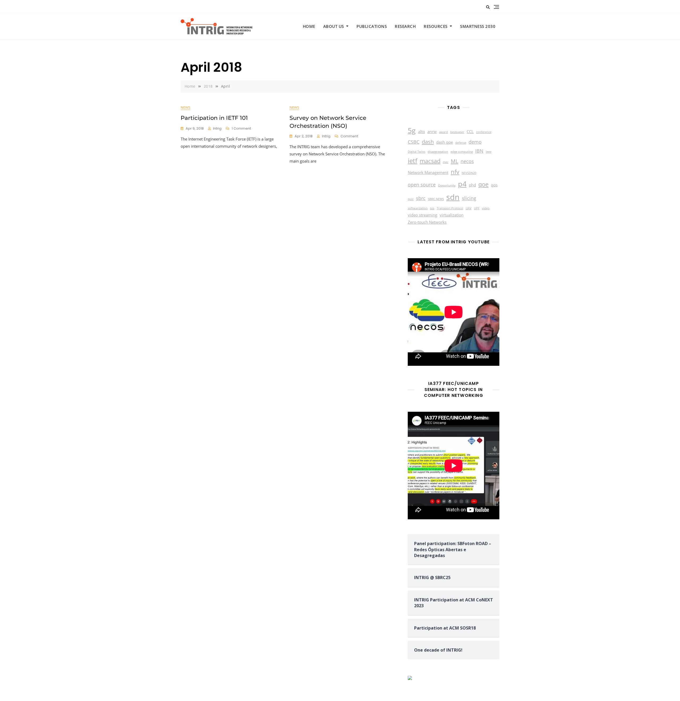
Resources (436, 26)
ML (454, 161)
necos (467, 161)
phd (472, 185)
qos (494, 185)
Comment (349, 136)
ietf (412, 160)
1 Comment (241, 128)
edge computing (461, 152)
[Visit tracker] (410, 679)
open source (422, 184)
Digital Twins (416, 152)
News (185, 107)
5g (412, 130)
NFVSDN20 (469, 173)
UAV (468, 208)
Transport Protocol (450, 208)
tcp (432, 208)
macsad (430, 161)
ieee (488, 152)
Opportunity (447, 185)
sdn (453, 197)
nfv (455, 172)
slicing (469, 198)
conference (483, 132)
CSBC (413, 142)
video (486, 208)
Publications (371, 26)
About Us (333, 26)
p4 (462, 184)
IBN (479, 151)
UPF (476, 208)
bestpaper (457, 132)
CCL (470, 131)
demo (475, 142)
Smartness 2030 (477, 26)
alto (421, 131)
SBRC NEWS (436, 199)
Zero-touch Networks (427, 222)
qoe (483, 184)
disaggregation (438, 152)
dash (428, 141)
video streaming (422, 215)
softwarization (418, 208)
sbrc (421, 198)
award (443, 132)
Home (309, 26)
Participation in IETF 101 (214, 117)
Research (405, 26)
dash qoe (444, 142)
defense (460, 143)
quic (411, 199)
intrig (217, 128)
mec (445, 162)
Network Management (428, 172)
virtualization (452, 215)
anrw (432, 131)
